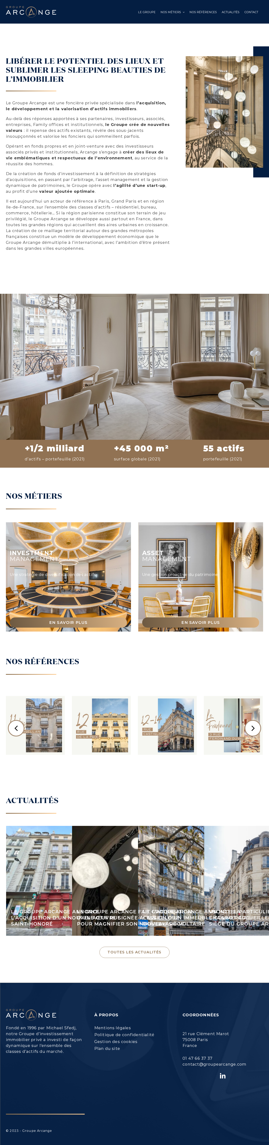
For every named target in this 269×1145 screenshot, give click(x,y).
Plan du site (107, 1048)
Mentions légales (112, 1028)
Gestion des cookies (116, 1041)
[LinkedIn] (223, 1076)
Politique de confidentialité (124, 1034)
